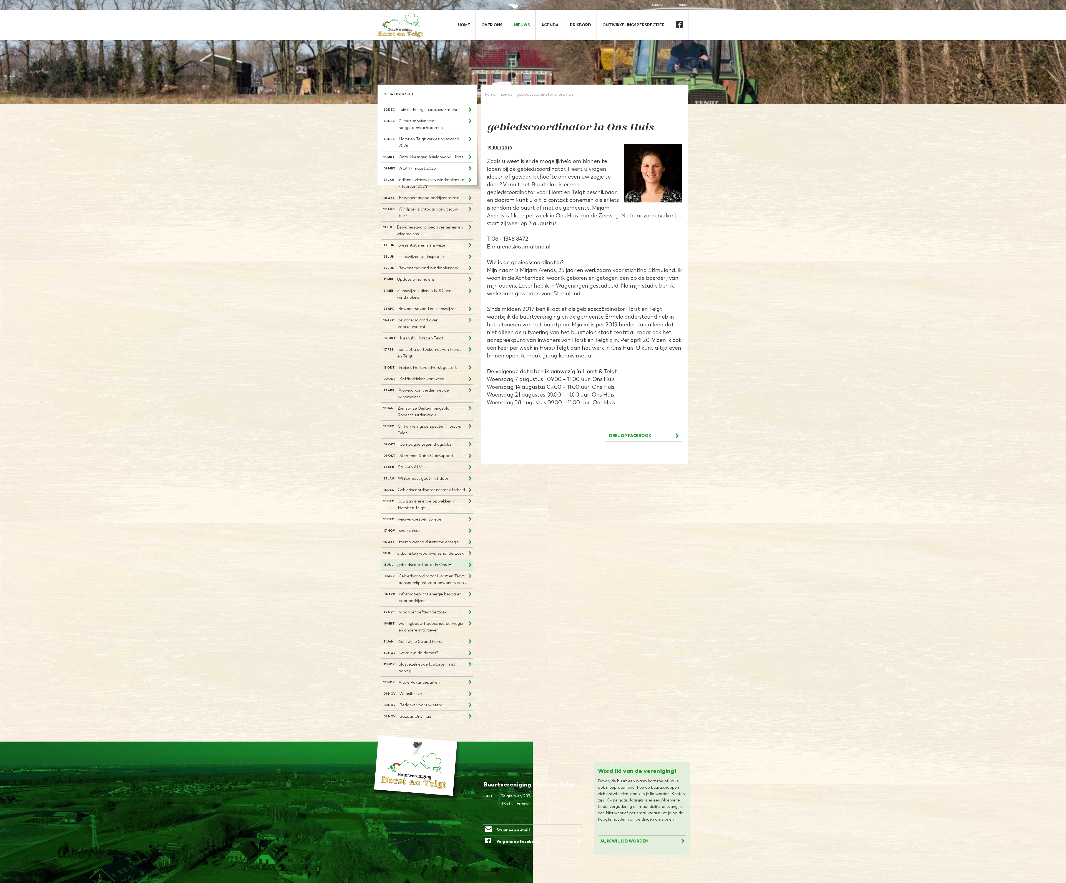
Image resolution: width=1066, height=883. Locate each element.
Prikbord (580, 24)
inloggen (682, 5)
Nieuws (522, 24)
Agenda (550, 24)
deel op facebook (630, 435)
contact (657, 5)
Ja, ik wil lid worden (624, 841)
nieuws (506, 94)
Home (464, 24)
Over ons (491, 24)
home (490, 94)
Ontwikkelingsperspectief (633, 24)
